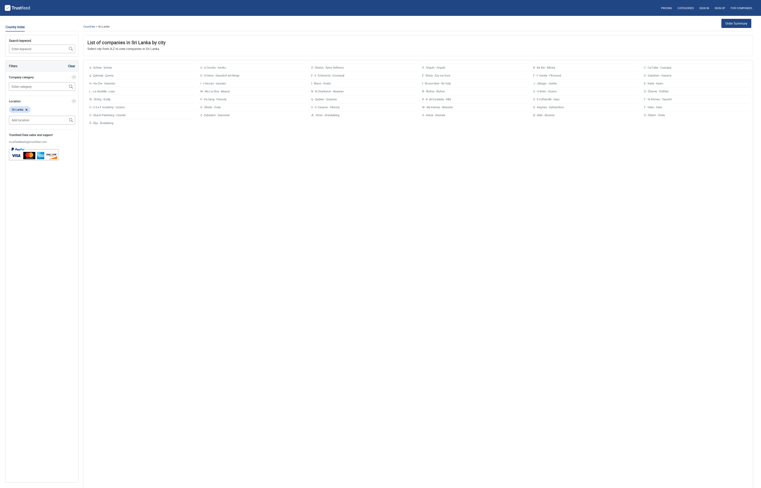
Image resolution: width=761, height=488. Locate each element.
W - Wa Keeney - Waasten (437, 107)
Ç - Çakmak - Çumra (101, 75)
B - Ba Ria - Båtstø (544, 67)
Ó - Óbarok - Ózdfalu (656, 91)
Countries (89, 26)
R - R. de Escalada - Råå (436, 99)
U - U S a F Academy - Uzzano (107, 107)
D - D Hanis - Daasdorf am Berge (219, 75)
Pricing (666, 8)
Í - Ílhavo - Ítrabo (321, 83)
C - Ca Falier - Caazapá (657, 67)
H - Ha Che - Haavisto (102, 83)
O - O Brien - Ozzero (545, 91)
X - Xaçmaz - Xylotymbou (548, 107)
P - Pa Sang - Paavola (213, 99)
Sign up (720, 8)
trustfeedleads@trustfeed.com (28, 142)
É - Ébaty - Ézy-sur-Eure (436, 75)
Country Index (15, 27)
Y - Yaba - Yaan (653, 107)
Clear (71, 66)
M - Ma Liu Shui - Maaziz (215, 91)
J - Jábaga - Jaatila (545, 83)
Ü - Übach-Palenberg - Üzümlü (107, 115)
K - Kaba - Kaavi (653, 83)
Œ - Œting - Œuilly (100, 99)
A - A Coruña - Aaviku (213, 67)
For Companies (741, 8)
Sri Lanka (104, 26)
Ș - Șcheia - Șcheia (100, 67)
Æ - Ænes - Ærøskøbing (325, 115)
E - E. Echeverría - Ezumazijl (327, 75)
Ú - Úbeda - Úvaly (210, 107)
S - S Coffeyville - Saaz (546, 99)
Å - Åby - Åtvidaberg (101, 123)
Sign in (704, 8)
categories (686, 8)
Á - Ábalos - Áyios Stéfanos (327, 67)
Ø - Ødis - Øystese (543, 115)
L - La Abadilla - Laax (102, 91)
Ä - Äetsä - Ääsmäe (433, 115)
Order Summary (736, 23)
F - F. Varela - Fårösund (547, 75)
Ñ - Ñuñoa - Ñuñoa (433, 91)
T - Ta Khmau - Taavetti (658, 99)
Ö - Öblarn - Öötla (654, 115)
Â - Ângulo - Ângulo (433, 67)
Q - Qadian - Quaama (324, 99)
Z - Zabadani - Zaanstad (214, 115)
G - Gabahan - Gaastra (657, 75)
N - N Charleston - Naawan (327, 91)
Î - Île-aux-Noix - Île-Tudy (436, 83)
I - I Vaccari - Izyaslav (213, 83)
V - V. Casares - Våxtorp (325, 107)
